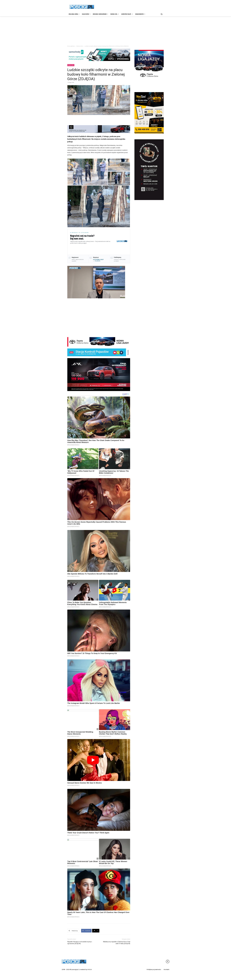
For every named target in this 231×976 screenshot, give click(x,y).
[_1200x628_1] (98, 374)
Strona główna (71, 46)
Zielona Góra (79, 46)
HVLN (90, 969)
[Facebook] (167, 961)
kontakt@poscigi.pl (98, 259)
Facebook (97, 261)
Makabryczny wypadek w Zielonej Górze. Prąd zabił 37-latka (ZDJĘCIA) (116, 942)
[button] (161, 14)
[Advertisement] (129, 7)
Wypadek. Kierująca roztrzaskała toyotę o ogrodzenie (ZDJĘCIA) (79, 942)
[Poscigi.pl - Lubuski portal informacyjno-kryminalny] (81, 7)
